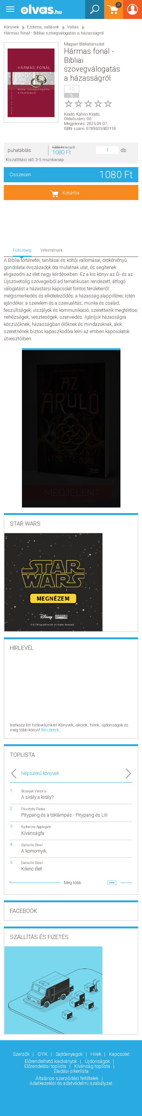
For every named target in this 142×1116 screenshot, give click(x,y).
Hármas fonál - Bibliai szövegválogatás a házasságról (54, 33)
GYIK (43, 1054)
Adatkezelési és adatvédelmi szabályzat (71, 1083)
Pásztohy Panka (33, 809)
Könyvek (11, 27)
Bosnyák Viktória (34, 791)
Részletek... (51, 730)
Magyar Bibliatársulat (84, 44)
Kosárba (71, 193)
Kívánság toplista (92, 1066)
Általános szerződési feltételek (68, 1078)
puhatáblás (19, 150)
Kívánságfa (32, 833)
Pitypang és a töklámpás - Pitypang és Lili (64, 815)
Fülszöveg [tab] (22, 250)
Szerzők (22, 1054)
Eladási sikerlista (71, 1071)
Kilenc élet (31, 869)
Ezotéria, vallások (43, 27)
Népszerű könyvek (40, 773)
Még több (72, 882)
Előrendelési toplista (45, 1066)
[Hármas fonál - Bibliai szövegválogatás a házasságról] (31, 83)
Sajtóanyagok (70, 1054)
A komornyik (33, 851)
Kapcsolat (119, 1054)
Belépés (132, 12)
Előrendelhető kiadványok (51, 1061)
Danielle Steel (32, 845)
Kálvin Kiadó (87, 114)
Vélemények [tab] (52, 250)
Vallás (73, 27)
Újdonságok (98, 1061)
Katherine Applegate (36, 827)
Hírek (96, 1054)
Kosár (112, 13)
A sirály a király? (37, 797)
